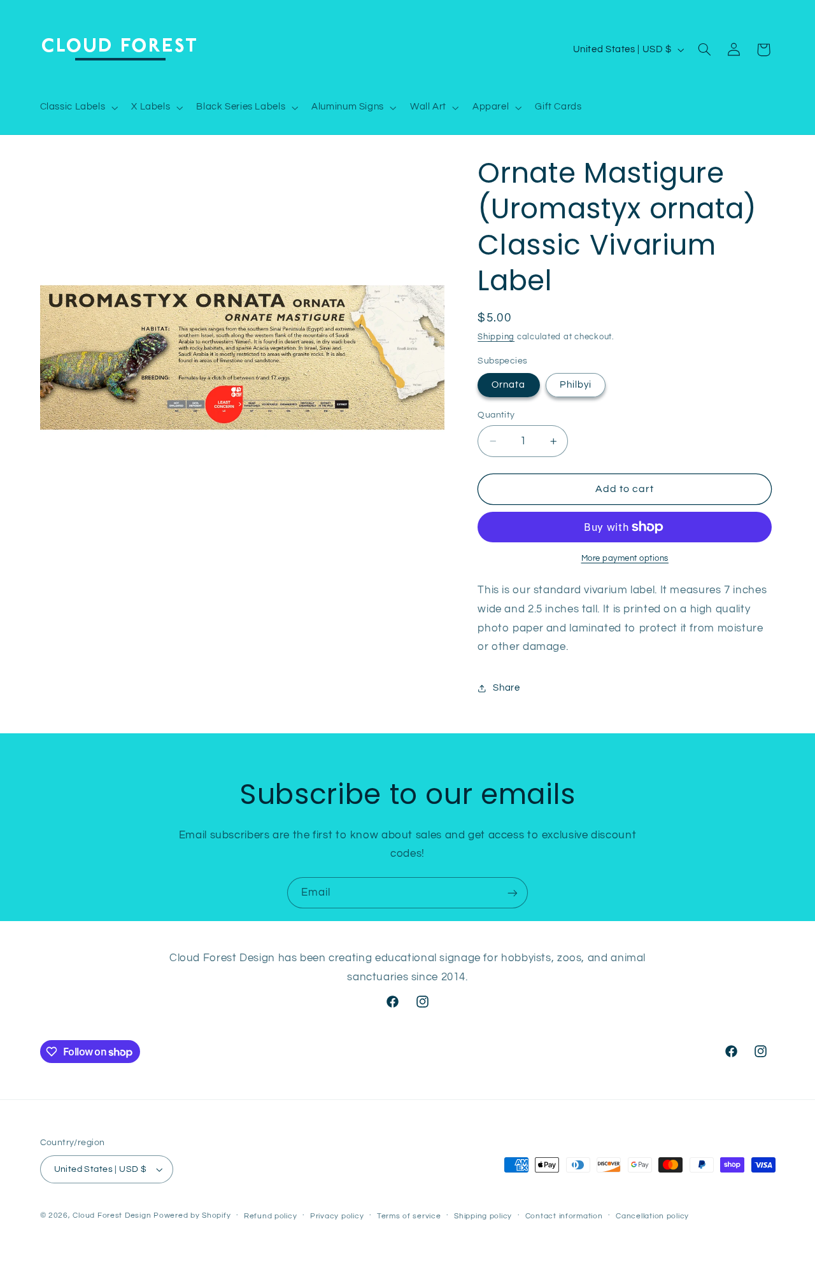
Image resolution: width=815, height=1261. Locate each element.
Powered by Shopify (191, 1215)
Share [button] (506, 688)
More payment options (625, 558)
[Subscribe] (512, 892)
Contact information (564, 1216)
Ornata (508, 385)
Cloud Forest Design (112, 1215)
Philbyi (575, 385)
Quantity (496, 415)
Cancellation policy (652, 1216)
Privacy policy (337, 1216)
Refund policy (270, 1216)
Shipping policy (483, 1216)
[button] (78, 108)
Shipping (496, 337)
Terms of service (409, 1216)
